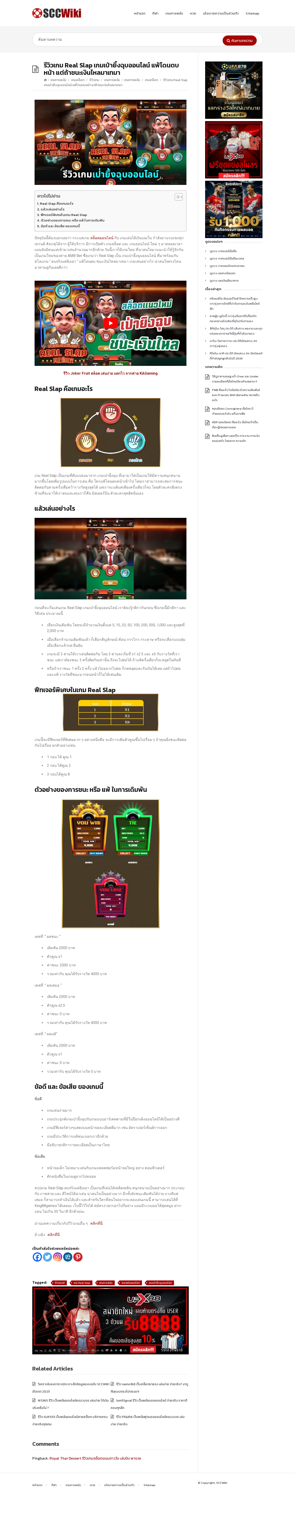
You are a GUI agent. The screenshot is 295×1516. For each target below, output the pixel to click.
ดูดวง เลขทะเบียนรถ (222, 273)
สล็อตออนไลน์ (101, 238)
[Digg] (67, 1257)
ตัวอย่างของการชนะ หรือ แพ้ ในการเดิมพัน (72, 220)
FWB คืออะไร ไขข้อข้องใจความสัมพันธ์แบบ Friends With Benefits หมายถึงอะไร (236, 395)
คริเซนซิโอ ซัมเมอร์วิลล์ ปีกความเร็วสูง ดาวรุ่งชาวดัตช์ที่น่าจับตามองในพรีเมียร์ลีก (235, 303)
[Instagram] (57, 1257)
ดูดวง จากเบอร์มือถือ (223, 251)
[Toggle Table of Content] (176, 197)
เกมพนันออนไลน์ (131, 1283)
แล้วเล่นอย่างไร (53, 209)
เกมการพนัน (174, 13)
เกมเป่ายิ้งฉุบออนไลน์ (160, 1283)
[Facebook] (37, 1257)
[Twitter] (47, 1257)
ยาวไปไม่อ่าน (48, 196)
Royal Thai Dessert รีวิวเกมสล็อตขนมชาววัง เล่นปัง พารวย (95, 1458)
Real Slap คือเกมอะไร (57, 203)
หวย (193, 13)
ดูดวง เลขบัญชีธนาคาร (224, 280)
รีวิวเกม (94, 80)
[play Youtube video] (110, 323)
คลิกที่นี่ (96, 1223)
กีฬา (155, 13)
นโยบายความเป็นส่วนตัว (221, 13)
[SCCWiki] (57, 13)
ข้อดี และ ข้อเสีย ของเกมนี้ (60, 226)
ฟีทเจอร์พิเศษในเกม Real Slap (64, 214)
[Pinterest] (78, 1257)
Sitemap (252, 13)
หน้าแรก (139, 13)
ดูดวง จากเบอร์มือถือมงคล (227, 258)
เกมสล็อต (77, 80)
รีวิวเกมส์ (60, 1283)
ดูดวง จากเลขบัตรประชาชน (227, 266)
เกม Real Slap (82, 1283)
